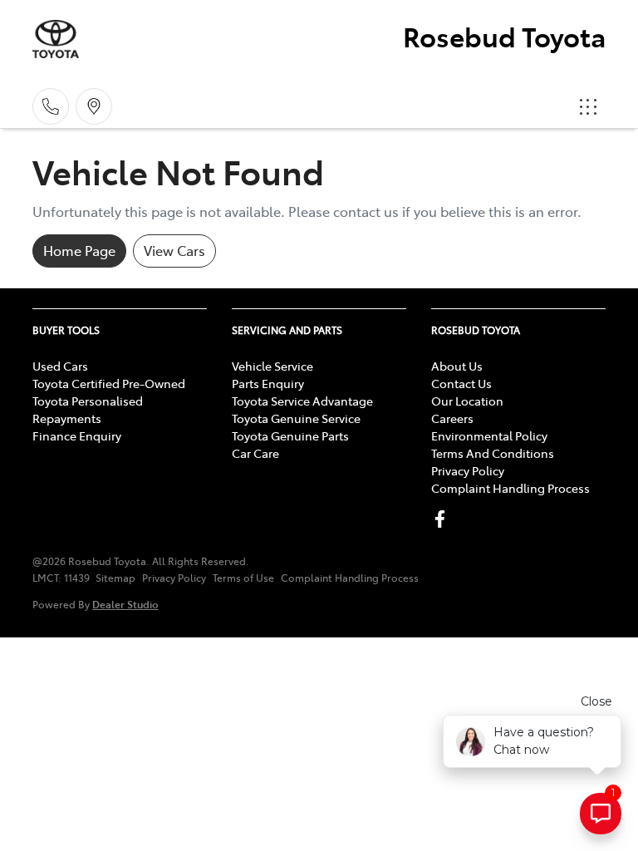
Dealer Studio (125, 604)
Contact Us (461, 383)
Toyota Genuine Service (296, 418)
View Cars (174, 250)
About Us (457, 365)
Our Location (467, 400)
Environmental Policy (489, 435)
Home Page (79, 250)
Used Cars (60, 365)
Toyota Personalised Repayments (87, 409)
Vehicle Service (272, 365)
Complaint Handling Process (510, 488)
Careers (452, 418)
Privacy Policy (467, 470)
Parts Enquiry (268, 383)
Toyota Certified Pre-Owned (108, 383)
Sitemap (115, 577)
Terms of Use (243, 577)
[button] (588, 106)
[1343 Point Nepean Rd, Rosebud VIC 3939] (94, 106)
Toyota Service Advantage (302, 400)
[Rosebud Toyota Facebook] (443, 519)
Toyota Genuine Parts (290, 435)
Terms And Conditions (492, 453)
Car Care (255, 453)
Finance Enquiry (76, 435)
